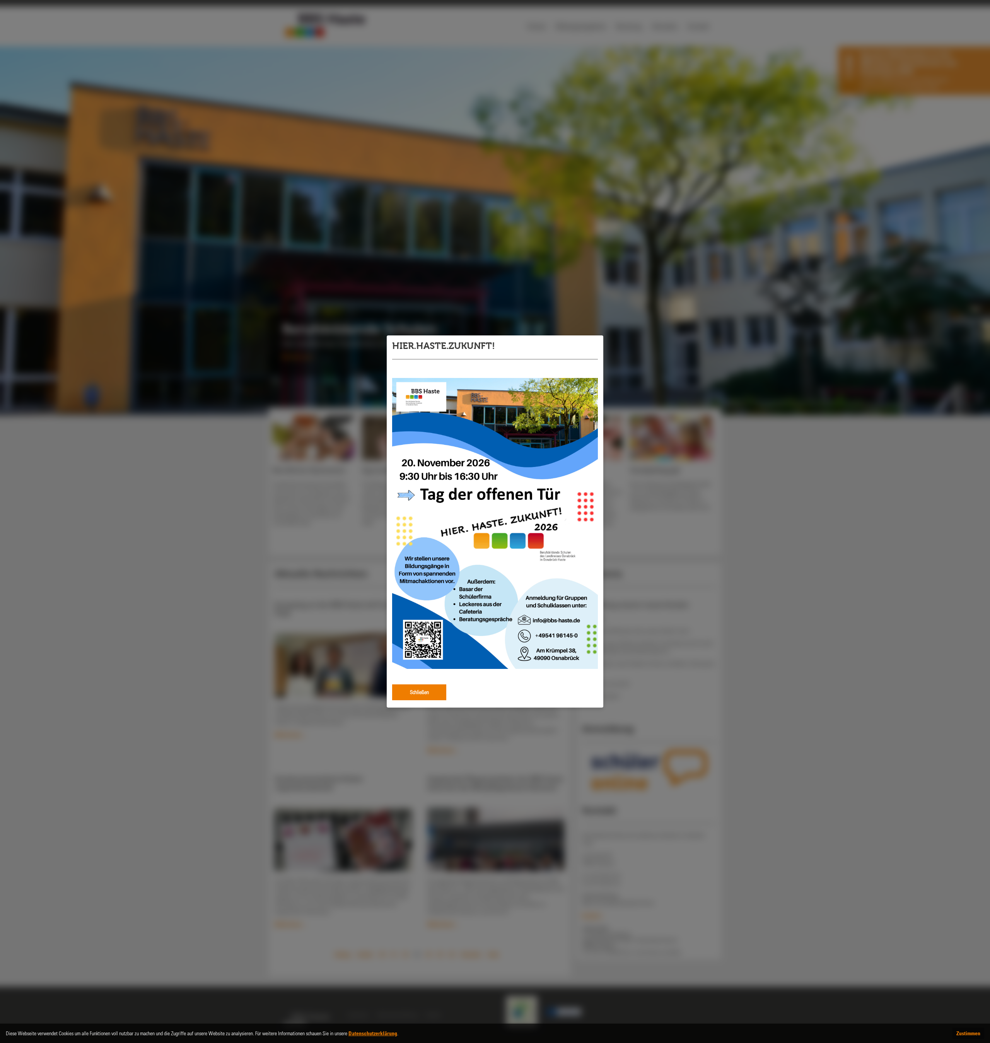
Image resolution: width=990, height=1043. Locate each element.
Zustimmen (968, 1033)
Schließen (419, 692)
